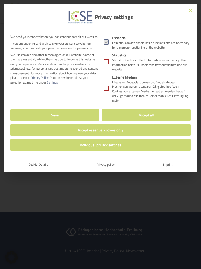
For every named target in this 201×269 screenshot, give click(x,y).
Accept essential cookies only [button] (100, 130)
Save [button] (55, 115)
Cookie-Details (38, 164)
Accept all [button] (146, 115)
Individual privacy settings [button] (100, 145)
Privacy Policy (39, 77)
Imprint (167, 164)
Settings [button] (52, 82)
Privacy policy (106, 164)
